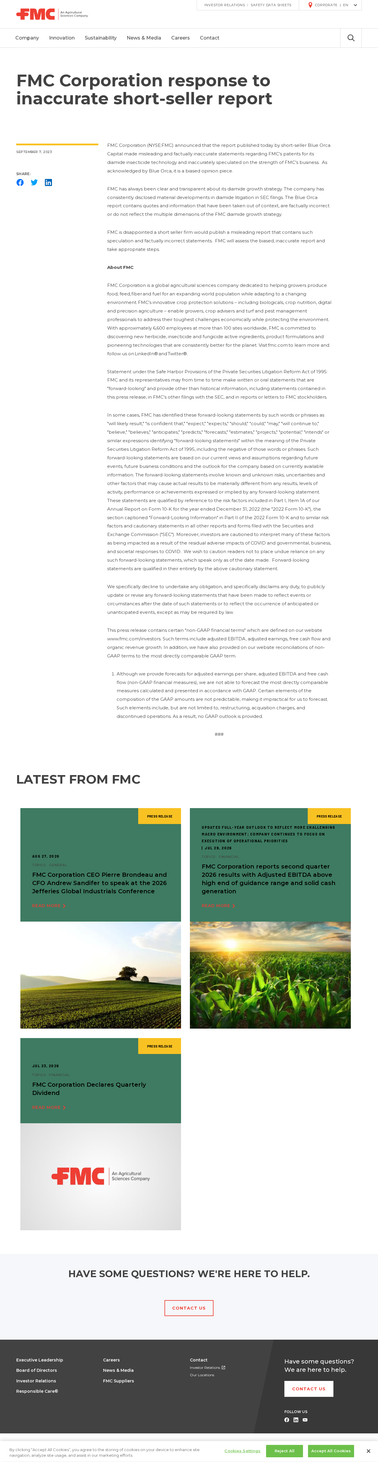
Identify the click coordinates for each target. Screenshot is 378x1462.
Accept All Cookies (331, 1450)
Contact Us (189, 1308)
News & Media (118, 1370)
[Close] (368, 1451)
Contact (199, 1360)
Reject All (284, 1450)
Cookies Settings (242, 1450)
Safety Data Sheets (271, 5)
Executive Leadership (39, 1360)
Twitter (34, 182)
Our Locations (202, 1375)
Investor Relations (224, 5)
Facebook (20, 182)
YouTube (305, 1420)
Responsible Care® (37, 1391)
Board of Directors (36, 1370)
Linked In (296, 1420)
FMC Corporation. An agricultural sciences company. (56, 14)
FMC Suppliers (118, 1381)
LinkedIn (48, 182)
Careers (111, 1360)
